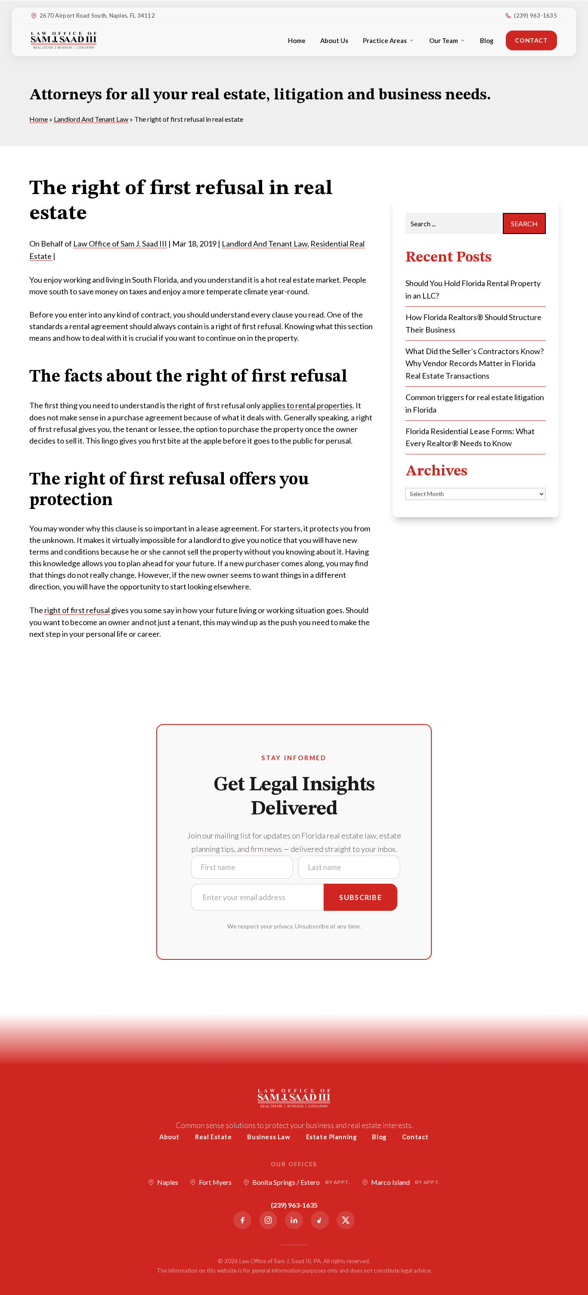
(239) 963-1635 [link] (535, 15)
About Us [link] (334, 40)
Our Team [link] (443, 40)
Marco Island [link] (405, 1182)
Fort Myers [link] (215, 1182)
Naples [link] (167, 1182)
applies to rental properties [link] (307, 405)
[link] (63, 40)
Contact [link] (531, 40)
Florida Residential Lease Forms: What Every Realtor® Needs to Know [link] (470, 437)
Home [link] (297, 40)
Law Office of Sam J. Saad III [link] (120, 243)
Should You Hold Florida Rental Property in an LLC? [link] (473, 289)
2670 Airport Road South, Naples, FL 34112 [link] (97, 15)
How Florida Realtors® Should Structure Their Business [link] (473, 323)
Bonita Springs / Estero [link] (301, 1182)
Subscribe (360, 897)
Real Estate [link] (213, 1137)
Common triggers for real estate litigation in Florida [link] (474, 403)
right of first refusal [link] (77, 610)
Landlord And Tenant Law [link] (264, 243)
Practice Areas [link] (385, 40)
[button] (579, 1232)
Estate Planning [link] (331, 1137)
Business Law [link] (268, 1137)
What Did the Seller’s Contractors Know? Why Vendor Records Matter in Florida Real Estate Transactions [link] (474, 363)
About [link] (169, 1137)
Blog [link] (486, 40)
